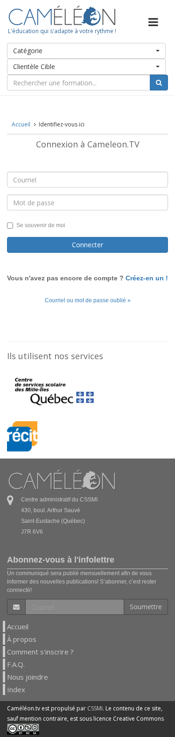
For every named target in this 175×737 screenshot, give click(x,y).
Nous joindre (27, 676)
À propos (21, 639)
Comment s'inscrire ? (40, 651)
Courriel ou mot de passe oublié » (88, 300)
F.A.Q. (16, 664)
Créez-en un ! (147, 278)
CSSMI (95, 708)
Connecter (87, 244)
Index (16, 689)
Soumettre (146, 606)
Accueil (17, 626)
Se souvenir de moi (40, 225)
